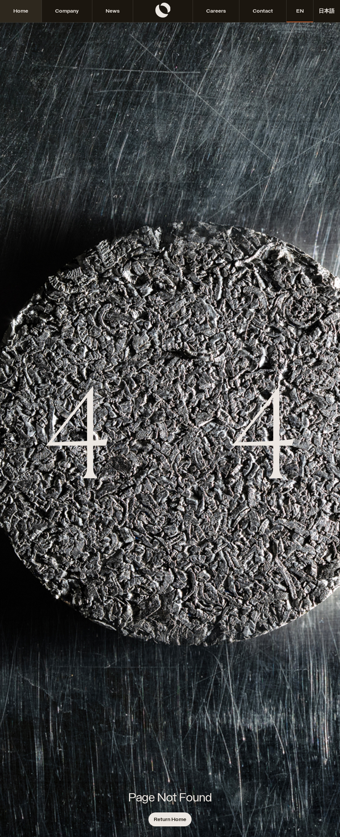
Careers (216, 11)
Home (20, 11)
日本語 (327, 11)
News (113, 11)
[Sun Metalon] (163, 11)
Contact (263, 11)
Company (67, 11)
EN (300, 11)
